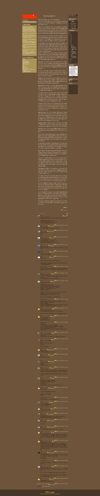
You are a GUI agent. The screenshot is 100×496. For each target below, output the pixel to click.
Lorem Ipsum (29, 39)
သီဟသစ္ (52, 257)
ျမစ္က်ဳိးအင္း (52, 402)
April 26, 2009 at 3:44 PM (62, 419)
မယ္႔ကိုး (52, 252)
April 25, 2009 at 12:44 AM (62, 256)
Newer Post (39, 483)
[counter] (70, 80)
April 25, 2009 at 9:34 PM (62, 401)
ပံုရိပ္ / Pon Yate (51, 349)
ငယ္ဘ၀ (23, 65)
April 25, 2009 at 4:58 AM (62, 322)
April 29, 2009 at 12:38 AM (62, 478)
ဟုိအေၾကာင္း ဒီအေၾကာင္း (28, 69)
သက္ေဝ (52, 237)
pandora (53, 316)
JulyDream (52, 368)
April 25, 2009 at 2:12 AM (62, 315)
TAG (23, 60)
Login (74, 15)
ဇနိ (53, 441)
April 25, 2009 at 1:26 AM (62, 299)
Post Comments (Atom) (46, 486)
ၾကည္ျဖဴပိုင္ (52, 355)
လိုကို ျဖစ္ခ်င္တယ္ (73, 51)
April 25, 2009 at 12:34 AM (62, 251)
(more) (34, 31)
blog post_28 (25, 50)
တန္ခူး (53, 432)
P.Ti (53, 466)
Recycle (72, 45)
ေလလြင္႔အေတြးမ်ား (26, 71)
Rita (53, 333)
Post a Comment (52, 484)
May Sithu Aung (51, 231)
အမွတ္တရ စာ (25, 70)
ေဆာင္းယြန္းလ (51, 414)
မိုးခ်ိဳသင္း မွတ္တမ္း (50, 492)
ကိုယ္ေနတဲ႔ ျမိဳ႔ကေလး (49, 16)
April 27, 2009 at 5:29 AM (62, 431)
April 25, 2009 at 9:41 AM (62, 387)
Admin (27, 33)
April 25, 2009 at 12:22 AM (62, 230)
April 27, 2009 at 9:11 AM (62, 451)
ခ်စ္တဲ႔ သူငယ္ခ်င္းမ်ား (26, 63)
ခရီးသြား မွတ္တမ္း (26, 62)
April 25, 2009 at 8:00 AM (62, 354)
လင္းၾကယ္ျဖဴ (51, 452)
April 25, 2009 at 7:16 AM (62, 338)
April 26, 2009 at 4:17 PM (62, 426)
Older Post (47, 483)
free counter (71, 76)
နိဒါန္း (24, 66)
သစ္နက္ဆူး (52, 378)
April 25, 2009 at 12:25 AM (62, 244)
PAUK (53, 339)
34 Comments (64, 210)
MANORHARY (51, 361)
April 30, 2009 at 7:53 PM (62, 483)
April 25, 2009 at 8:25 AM (62, 367)
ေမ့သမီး (52, 479)
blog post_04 (25, 40)
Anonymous (28, 44)
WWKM (53, 281)
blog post (24, 45)
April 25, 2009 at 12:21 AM (62, 225)
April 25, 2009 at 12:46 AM (62, 266)
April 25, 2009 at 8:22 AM (62, 360)
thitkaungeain (52, 388)
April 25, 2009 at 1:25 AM (62, 280)
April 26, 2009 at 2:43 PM (62, 413)
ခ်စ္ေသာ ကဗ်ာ (25, 64)
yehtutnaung (52, 226)
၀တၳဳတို (24, 59)
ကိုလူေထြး (52, 245)
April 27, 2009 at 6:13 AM (62, 440)
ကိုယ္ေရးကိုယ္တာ (25, 61)
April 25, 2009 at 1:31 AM (62, 308)
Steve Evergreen (51, 420)
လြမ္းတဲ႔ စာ (25, 68)
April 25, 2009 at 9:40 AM (62, 377)
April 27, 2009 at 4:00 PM (62, 460)
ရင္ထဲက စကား (25, 67)
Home (43, 483)
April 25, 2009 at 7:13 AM (62, 332)
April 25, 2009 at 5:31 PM (62, 397)
